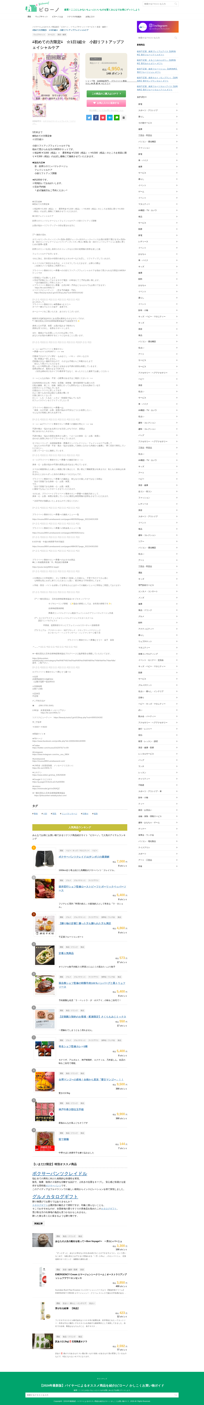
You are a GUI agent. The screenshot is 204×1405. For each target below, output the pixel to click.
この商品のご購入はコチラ (105, 93)
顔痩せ (85, 814)
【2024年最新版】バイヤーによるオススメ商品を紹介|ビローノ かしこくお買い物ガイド (102, 1385)
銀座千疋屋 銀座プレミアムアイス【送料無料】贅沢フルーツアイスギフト (156, 53)
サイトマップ (102, 1379)
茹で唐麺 (64, 1139)
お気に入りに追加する (108, 103)
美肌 (54, 814)
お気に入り (90, 17)
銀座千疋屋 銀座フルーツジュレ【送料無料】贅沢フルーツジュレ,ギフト (157, 70)
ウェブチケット (41, 17)
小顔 (45, 814)
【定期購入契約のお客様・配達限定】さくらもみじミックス (92, 1016)
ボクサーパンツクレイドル (59, 1173)
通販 (29, 17)
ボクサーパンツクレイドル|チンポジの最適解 (84, 856)
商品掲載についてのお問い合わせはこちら (106, 110)
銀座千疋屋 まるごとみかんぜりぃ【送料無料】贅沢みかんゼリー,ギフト (156, 62)
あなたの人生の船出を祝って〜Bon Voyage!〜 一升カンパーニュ (88, 1241)
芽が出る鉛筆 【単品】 (67, 1308)
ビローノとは (57, 17)
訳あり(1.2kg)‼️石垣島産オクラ (71, 1341)
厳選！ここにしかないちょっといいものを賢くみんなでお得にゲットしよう (102, 1390)
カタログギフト (40, 1205)
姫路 (96, 814)
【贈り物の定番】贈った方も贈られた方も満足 (85, 923)
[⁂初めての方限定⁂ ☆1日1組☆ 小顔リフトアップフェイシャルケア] (110, 117)
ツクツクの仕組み (74, 17)
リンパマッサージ (69, 814)
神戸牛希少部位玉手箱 (71, 1109)
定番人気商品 (66, 953)
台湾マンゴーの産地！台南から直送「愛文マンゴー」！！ (91, 1079)
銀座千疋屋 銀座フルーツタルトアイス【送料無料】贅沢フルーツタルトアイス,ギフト (157, 88)
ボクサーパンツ (53, 1185)
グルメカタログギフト (55, 1196)
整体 (36, 814)
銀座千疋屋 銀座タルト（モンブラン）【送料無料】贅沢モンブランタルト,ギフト (157, 79)
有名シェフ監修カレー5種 (73, 1046)
